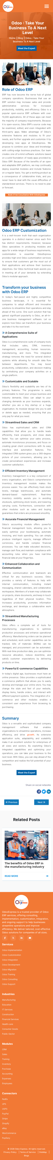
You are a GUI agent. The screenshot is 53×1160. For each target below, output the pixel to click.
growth (30, 734)
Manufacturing (9, 1000)
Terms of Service (28, 1152)
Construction (8, 1014)
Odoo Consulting (10, 979)
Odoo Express (21, 1149)
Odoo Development (11, 964)
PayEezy (6, 1138)
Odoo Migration (9, 969)
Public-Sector (8, 1034)
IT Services (7, 1009)
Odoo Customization (11, 955)
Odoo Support (8, 984)
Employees (7, 1083)
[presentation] (3, 836)
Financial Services (10, 1019)
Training (5, 1059)
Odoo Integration (10, 960)
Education (6, 1004)
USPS (4, 1109)
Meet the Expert (26, 48)
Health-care (7, 1024)
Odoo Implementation (12, 950)
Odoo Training (8, 974)
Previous (12, 802)
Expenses (6, 1078)
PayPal (5, 1113)
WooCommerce (9, 1133)
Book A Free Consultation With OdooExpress (26, 195)
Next (40, 802)
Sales (4, 1054)
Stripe (5, 1118)
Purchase (6, 1069)
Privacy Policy (10, 1152)
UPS (4, 1104)
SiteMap (43, 1152)
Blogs (26, 1155)
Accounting (7, 1073)
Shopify (5, 1123)
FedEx (5, 1099)
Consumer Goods (10, 1029)
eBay (4, 1128)
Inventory (6, 1064)
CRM (4, 1049)
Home (12, 38)
